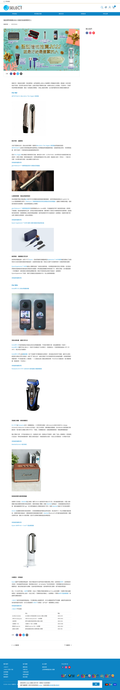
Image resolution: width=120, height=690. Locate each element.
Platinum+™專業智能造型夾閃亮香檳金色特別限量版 (40, 201)
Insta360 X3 (15, 345)
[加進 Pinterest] (14, 74)
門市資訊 (7, 1)
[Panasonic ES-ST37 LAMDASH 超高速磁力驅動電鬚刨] (41, 395)
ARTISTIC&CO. (16, 148)
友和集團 (6, 672)
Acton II (14, 511)
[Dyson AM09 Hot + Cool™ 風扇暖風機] (41, 551)
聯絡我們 (6, 677)
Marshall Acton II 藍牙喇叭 (19, 444)
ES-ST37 (14, 425)
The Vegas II (18, 155)
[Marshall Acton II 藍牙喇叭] (41, 470)
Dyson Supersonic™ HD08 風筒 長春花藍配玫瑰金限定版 (28, 223)
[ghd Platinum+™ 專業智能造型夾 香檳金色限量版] (41, 180)
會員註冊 (44, 667)
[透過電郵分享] (21, 74)
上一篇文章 (16, 645)
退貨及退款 (26, 674)
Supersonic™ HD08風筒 (54, 259)
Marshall (24, 502)
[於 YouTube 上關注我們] (93, 33)
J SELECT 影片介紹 (8, 669)
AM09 (61, 582)
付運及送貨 (26, 672)
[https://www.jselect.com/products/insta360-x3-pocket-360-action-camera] (41, 314)
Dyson (31, 259)
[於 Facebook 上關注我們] (87, 33)
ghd (26, 199)
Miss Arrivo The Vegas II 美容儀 (45, 145)
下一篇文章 (67, 645)
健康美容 (6, 24)
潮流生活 (61, 14)
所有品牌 (105, 14)
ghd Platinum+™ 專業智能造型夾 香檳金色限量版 (26, 166)
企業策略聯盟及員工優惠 (48, 669)
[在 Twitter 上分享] (18, 74)
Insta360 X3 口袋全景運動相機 (20, 288)
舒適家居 (83, 14)
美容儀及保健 (37, 14)
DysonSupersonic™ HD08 (19, 266)
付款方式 (25, 669)
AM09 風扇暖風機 (63, 593)
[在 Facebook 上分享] (11, 74)
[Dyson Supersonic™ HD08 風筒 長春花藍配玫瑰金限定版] (41, 240)
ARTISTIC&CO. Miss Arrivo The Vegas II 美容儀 (25, 96)
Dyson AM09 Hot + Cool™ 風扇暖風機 (23, 525)
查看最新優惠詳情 (17, 162)
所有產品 (14, 14)
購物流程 (25, 667)
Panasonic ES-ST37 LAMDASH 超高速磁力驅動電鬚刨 (27, 369)
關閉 (96, 684)
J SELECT (14, 600)
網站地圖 (25, 677)
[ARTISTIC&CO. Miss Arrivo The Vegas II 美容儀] (41, 118)
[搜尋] (102, 8)
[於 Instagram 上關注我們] (90, 33)
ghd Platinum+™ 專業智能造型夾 (21, 208)
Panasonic (21, 425)
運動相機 (24, 354)
